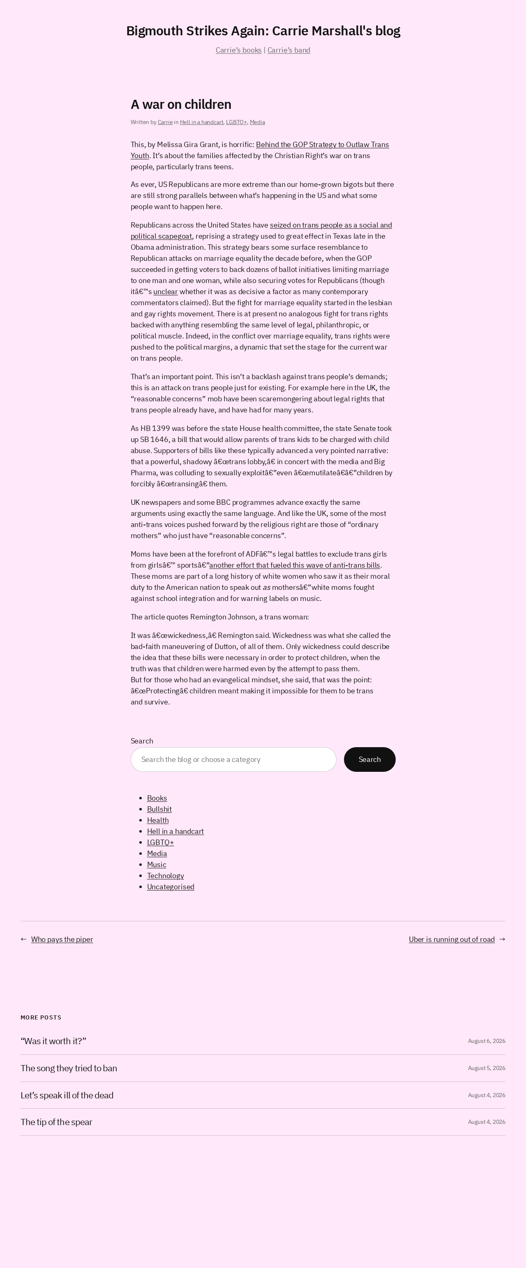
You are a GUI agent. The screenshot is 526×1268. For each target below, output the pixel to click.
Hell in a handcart (202, 122)
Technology (165, 875)
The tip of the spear (56, 1122)
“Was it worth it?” (53, 1041)
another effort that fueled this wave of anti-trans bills (294, 565)
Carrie (165, 122)
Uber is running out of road (452, 939)
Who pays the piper (62, 939)
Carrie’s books (239, 50)
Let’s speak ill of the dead (67, 1095)
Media (257, 122)
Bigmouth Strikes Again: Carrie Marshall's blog (263, 30)
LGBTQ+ (236, 122)
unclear (165, 291)
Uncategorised (171, 886)
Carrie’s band (289, 50)
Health (158, 820)
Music (156, 864)
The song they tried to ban (69, 1068)
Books (157, 798)
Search (142, 741)
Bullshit (159, 809)
